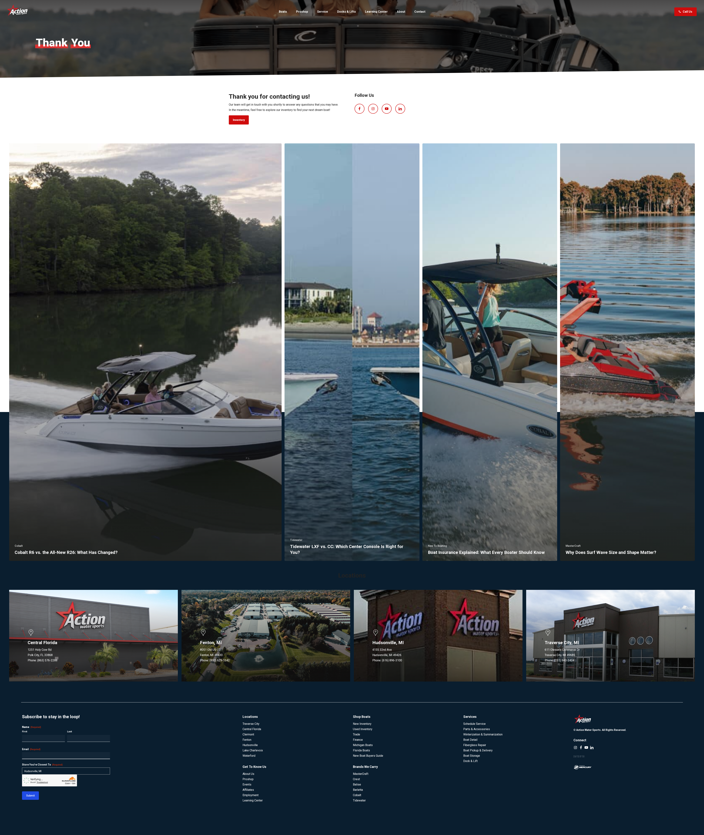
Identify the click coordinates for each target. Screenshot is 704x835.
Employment (250, 795)
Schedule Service (474, 724)
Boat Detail (470, 739)
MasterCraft (573, 545)
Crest (356, 779)
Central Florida (252, 729)
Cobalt (19, 545)
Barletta (358, 790)
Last (69, 731)
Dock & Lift (470, 761)
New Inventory (362, 724)
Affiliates (248, 790)
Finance (358, 739)
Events (247, 784)
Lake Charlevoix (253, 750)
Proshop (248, 779)
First (24, 731)
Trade (356, 734)
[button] (239, 119)
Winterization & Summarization (483, 734)
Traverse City (251, 724)
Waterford (249, 755)
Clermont (248, 734)
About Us (248, 774)
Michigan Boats (363, 745)
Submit (30, 795)
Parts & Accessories (476, 729)
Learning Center (253, 800)
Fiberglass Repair (474, 745)
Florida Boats (361, 750)
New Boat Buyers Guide (368, 755)
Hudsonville (250, 745)
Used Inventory (362, 729)
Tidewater (296, 540)
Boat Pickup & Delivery (478, 750)
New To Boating (437, 545)
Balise (357, 784)
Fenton (247, 739)
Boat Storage (471, 755)
